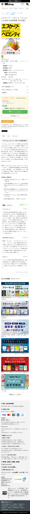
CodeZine (15, 504)
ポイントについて (7, 464)
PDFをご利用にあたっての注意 (10, 89)
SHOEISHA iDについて (5, 485)
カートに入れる (15, 112)
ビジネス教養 (14, 79)
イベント (12, 509)
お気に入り (8, 121)
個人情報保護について (5, 480)
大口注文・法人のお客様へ (9, 467)
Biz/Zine (21, 506)
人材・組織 (19, 81)
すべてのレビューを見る (22, 272)
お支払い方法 (5, 409)
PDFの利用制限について (8, 86)
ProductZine (16, 507)
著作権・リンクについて (6, 482)
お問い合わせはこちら (8, 469)
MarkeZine (21, 504)
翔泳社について (4, 483)
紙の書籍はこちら (15, 116)
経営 (9, 79)
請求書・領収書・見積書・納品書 (10, 461)
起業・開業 (13, 81)
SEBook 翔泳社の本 (6, 504)
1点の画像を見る (5, 59)
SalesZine (4, 507)
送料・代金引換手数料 (8, 403)
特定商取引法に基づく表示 (6, 478)
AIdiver (22, 507)
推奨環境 (4, 92)
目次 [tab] (8, 136)
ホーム (2, 13)
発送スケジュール (7, 435)
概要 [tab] (3, 136)
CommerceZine (13, 506)
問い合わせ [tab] (15, 136)
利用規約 (3, 477)
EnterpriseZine (5, 506)
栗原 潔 (3, 61)
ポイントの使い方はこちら (8, 103)
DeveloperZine (5, 509)
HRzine (9, 507)
